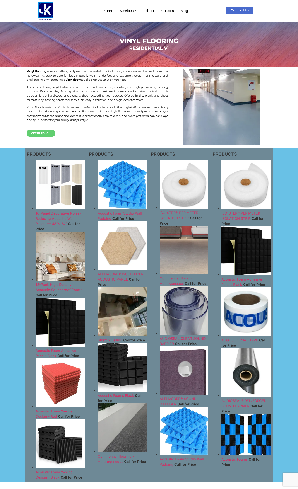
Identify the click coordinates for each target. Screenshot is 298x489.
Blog (184, 11)
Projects (167, 11)
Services (127, 11)
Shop (149, 11)
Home (108, 11)
